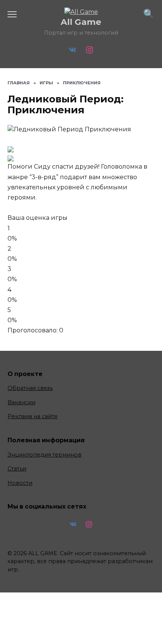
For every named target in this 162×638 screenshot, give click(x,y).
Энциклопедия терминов (44, 454)
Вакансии (21, 402)
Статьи (17, 468)
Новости (20, 483)
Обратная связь (30, 388)
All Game (81, 22)
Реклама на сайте (33, 416)
